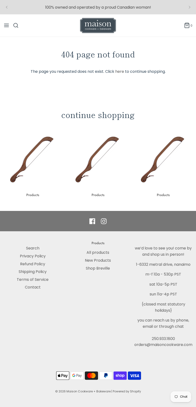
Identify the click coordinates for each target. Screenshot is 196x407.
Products (32, 194)
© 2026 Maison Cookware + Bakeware (83, 391)
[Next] (189, 7)
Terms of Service (33, 279)
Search (32, 248)
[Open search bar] (17, 25)
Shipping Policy (33, 271)
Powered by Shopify (127, 391)
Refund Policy (32, 264)
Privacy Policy (33, 256)
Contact (33, 287)
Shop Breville (98, 268)
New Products (98, 260)
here (119, 71)
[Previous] (6, 7)
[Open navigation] (6, 25)
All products (98, 252)
